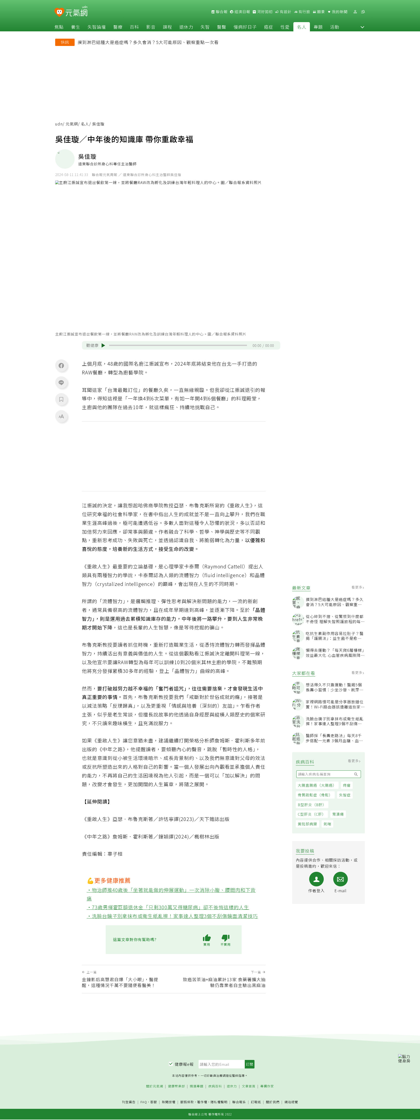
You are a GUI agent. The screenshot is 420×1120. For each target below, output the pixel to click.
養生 (75, 27)
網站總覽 (291, 1102)
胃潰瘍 (338, 814)
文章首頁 (248, 1086)
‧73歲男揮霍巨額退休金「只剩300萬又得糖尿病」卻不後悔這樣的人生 (168, 907)
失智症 (345, 795)
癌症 (268, 27)
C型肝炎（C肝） (312, 814)
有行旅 (304, 11)
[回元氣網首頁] (76, 11)
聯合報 (221, 11)
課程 (167, 27)
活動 (334, 27)
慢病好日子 (245, 27)
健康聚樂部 (176, 1086)
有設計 (285, 11)
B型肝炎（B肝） (312, 804)
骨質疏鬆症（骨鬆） (315, 795)
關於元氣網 (154, 1086)
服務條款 (187, 1102)
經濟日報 (242, 11)
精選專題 (196, 1086)
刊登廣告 (129, 1102)
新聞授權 (168, 1102)
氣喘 (327, 824)
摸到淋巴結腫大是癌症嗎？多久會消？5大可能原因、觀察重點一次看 (148, 42)
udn (59, 124)
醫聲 (221, 27)
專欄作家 (267, 1086)
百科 (134, 27)
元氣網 (72, 124)
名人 (301, 27)
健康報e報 (184, 1064)
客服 (153, 1102)
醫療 (117, 27)
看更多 (357, 587)
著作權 (202, 1102)
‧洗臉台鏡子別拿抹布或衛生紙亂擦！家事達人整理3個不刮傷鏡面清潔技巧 (172, 915)
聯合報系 (239, 1102)
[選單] (363, 12)
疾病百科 (215, 1086)
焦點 (59, 27)
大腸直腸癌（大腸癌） (317, 785)
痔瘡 (347, 785)
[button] (362, 27)
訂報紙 (256, 1102)
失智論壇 (97, 27)
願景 (320, 11)
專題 (318, 27)
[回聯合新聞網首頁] (59, 12)
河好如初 (264, 11)
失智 (205, 27)
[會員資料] (355, 12)
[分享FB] (61, 365)
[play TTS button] (103, 345)
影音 (151, 27)
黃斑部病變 (307, 824)
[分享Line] (61, 382)
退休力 (186, 27)
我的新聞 (339, 11)
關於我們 (273, 1102)
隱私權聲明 (219, 1102)
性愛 (285, 27)
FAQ (143, 1102)
